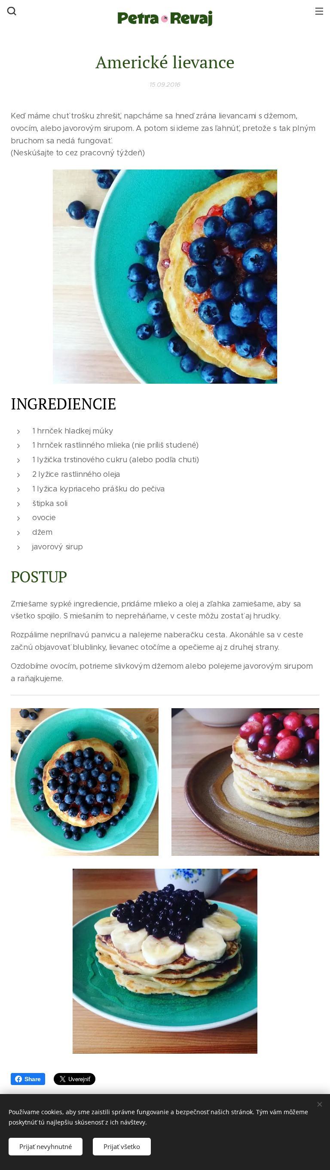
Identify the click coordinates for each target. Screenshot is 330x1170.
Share (32, 1079)
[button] (10, 10)
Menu (319, 10)
